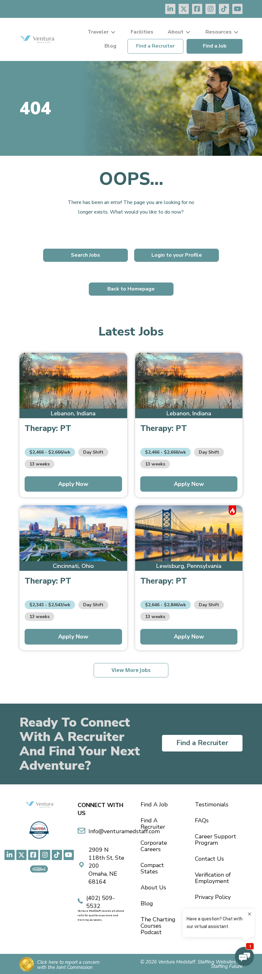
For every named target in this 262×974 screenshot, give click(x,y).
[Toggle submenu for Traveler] (113, 32)
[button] (170, 9)
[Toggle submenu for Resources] (236, 32)
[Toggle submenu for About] (188, 32)
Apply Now (73, 484)
